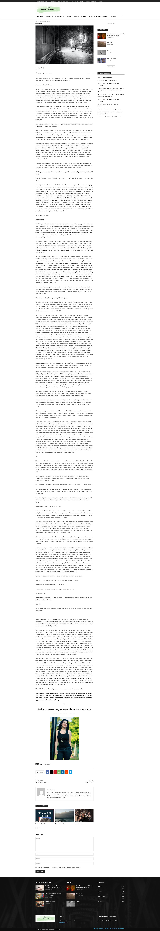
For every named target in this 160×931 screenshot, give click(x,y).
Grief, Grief (109, 42)
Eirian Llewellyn (102, 109)
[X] (51, 772)
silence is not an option (80, 709)
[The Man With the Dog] (45, 815)
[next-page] (39, 828)
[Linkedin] (62, 772)
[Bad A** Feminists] (40, 904)
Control (108, 50)
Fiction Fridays (43, 21)
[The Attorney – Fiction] (64, 815)
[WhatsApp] (59, 772)
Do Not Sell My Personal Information (114, 928)
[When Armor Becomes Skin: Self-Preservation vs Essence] (102, 36)
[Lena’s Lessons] (84, 815)
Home (37, 21)
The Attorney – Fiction (60, 823)
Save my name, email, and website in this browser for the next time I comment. (59, 867)
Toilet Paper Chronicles (42, 782)
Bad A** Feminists (50, 901)
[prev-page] (37, 828)
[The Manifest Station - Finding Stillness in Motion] (49, 9)
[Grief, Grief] (102, 44)
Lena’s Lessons (79, 823)
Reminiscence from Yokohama (112, 116)
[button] (122, 17)
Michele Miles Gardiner (103, 88)
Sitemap (96, 928)
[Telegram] (70, 772)
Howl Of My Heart (107, 77)
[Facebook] (47, 772)
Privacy (101, 928)
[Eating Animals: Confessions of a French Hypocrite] (40, 896)
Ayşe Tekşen (42, 73)
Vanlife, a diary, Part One (114, 109)
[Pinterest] (55, 772)
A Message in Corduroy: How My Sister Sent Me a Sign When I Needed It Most (111, 89)
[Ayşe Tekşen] (37, 73)
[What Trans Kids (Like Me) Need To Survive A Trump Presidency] (40, 888)
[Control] (102, 52)
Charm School (90, 782)
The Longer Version (112, 58)
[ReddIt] (66, 772)
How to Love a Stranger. (110, 80)
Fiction (37, 821)
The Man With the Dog (41, 823)
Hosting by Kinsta (63, 922)
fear (41, 764)
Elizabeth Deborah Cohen (104, 112)
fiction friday (47, 764)
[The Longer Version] (102, 60)
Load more (110, 66)
